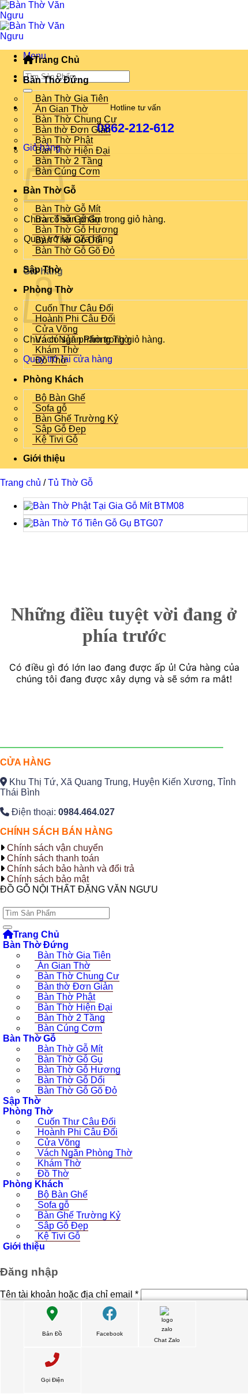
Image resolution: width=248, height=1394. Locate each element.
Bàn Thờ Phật (64, 140)
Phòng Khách (53, 379)
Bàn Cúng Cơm (67, 171)
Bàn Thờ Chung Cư (76, 119)
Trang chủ (20, 483)
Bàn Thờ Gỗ (29, 1038)
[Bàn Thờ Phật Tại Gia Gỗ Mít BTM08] (104, 506)
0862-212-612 (135, 127)
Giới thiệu (44, 458)
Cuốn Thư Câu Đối (74, 308)
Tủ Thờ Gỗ (70, 483)
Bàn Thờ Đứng (56, 80)
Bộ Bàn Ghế (60, 398)
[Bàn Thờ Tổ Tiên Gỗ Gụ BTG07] (93, 523)
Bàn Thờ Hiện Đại (72, 150)
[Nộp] (27, 90)
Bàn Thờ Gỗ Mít (67, 209)
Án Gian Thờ (61, 109)
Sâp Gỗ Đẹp (60, 429)
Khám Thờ (57, 350)
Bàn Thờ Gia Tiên (71, 98)
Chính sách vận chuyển (55, 848)
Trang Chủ (56, 60)
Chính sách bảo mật (48, 879)
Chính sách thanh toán (53, 858)
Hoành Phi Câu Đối (75, 319)
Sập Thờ (42, 269)
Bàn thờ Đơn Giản (73, 130)
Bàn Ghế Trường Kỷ (76, 418)
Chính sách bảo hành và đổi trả (70, 868)
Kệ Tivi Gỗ (56, 439)
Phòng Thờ (27, 1111)
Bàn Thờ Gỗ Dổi (69, 240)
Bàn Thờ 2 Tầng (69, 161)
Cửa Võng (56, 329)
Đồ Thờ (51, 360)
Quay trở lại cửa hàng (67, 359)
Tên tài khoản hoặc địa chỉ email (69, 1294)
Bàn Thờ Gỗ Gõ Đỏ (75, 250)
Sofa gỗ (51, 408)
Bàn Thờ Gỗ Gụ (67, 219)
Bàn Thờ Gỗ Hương (76, 230)
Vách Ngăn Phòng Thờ (82, 339)
